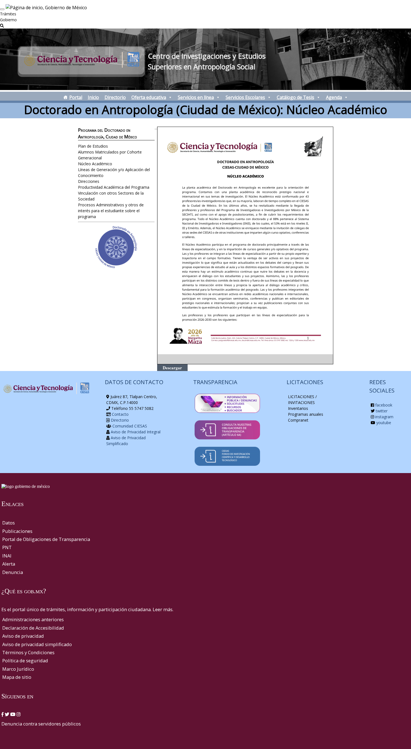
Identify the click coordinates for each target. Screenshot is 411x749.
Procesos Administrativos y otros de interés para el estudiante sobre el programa (111, 210)
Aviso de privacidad (23, 636)
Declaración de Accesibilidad (33, 628)
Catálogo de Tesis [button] (295, 97)
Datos (8, 522)
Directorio (115, 97)
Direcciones (88, 181)
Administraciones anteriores (33, 619)
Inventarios (298, 408)
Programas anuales (305, 414)
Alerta (8, 564)
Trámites (8, 13)
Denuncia (12, 572)
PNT (7, 547)
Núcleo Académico (95, 163)
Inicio (93, 97)
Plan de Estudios (93, 146)
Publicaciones (17, 531)
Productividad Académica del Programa (113, 187)
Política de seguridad (25, 660)
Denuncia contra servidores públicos (41, 723)
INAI (6, 555)
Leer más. (163, 609)
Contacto (120, 414)
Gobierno (8, 19)
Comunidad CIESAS (129, 426)
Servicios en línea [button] (196, 97)
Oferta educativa (148, 97)
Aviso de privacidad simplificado (37, 644)
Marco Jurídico (18, 669)
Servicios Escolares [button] (245, 97)
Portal (75, 97)
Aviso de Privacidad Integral (135, 431)
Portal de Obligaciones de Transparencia (46, 539)
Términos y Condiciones (28, 652)
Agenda (334, 97)
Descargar (172, 368)
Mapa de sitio (16, 677)
